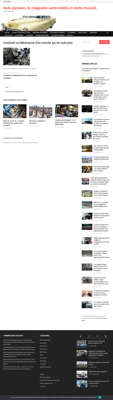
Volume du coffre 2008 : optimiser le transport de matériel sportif (102, 216)
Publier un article (88, 51)
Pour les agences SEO (46, 383)
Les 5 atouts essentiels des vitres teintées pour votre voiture (101, 304)
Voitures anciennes (57, 35)
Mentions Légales (45, 377)
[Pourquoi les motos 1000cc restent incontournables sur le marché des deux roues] (87, 278)
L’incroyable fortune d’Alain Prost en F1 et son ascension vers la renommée (101, 267)
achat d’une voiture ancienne (98, 371)
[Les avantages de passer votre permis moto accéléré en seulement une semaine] (87, 119)
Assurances (19, 35)
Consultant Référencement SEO (49, 380)
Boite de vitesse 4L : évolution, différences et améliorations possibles (14, 123)
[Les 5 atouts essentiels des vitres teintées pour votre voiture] (87, 302)
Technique (29, 35)
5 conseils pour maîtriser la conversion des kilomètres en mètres (102, 293)
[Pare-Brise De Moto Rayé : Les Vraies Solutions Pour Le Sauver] (87, 167)
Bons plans (8, 35)
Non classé (43, 358)
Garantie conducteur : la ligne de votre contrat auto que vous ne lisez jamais (101, 109)
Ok (100, 397)
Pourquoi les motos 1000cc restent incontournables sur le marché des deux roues (101, 281)
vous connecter (14, 142)
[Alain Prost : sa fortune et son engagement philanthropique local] (87, 202)
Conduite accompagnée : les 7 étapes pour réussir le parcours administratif (66, 122)
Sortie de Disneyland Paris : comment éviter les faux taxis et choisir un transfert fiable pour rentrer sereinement (100, 181)
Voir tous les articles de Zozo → (14, 92)
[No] (111, 397)
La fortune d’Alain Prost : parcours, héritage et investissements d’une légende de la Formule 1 (101, 228)
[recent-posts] (89, 336)
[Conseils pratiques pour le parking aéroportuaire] (87, 157)
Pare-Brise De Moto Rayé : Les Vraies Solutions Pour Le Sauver (101, 169)
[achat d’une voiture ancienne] (82, 372)
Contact (70, 35)
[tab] (81, 336)
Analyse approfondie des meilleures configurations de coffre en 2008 (101, 241)
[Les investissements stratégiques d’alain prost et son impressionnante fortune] (87, 251)
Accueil (7, 32)
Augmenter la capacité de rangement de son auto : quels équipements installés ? (98, 353)
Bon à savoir (82, 32)
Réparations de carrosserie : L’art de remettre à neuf (19, 349)
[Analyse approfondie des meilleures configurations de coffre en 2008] (87, 238)
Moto (41, 355)
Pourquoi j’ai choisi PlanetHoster (93, 54)
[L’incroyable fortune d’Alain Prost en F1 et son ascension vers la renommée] (87, 264)
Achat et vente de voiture (21, 32)
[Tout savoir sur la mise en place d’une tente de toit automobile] (87, 146)
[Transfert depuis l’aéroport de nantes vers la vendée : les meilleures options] (87, 78)
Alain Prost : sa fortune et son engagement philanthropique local (101, 204)
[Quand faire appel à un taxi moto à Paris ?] (82, 362)
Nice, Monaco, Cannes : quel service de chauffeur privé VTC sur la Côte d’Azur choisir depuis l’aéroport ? (101, 95)
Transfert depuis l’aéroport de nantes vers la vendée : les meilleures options (102, 81)
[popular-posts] (81, 336)
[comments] (97, 336)
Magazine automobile (40, 32)
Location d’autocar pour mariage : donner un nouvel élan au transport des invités (100, 136)
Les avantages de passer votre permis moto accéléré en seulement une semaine (102, 122)
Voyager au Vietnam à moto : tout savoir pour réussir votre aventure (101, 193)
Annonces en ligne (42, 35)
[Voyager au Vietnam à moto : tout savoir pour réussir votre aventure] (87, 191)
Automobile (72, 32)
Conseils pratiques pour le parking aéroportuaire (101, 158)
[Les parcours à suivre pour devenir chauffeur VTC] (82, 341)
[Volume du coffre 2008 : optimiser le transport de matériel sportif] (87, 214)
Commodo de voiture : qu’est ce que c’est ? (15, 367)
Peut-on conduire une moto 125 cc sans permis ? (99, 382)
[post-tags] (105, 336)
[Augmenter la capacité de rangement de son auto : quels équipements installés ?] (82, 351)
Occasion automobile (57, 32)
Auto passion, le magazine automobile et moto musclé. (50, 7)
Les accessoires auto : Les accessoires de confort (17, 347)
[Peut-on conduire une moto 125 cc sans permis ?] (82, 381)
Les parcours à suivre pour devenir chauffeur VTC (96, 342)
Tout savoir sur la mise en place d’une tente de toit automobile (101, 148)
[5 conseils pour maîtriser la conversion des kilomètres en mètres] (87, 291)
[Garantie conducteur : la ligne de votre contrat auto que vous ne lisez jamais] (87, 106)
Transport (93, 32)
